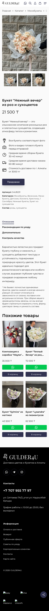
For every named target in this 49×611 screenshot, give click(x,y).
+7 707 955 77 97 (17, 491)
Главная (6, 11)
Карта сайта (9, 559)
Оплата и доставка (12, 529)
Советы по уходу (11, 544)
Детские (14, 198)
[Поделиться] (43, 594)
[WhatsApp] (12, 367)
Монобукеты (34, 11)
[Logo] (11, 3)
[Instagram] (22, 472)
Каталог (19, 11)
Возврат (7, 534)
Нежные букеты (21, 201)
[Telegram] (14, 472)
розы (12, 208)
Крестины (34, 198)
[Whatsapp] (6, 472)
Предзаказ (13, 182)
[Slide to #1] (10, 80)
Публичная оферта (12, 539)
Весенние (32, 196)
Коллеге (24, 198)
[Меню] (45, 3)
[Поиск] (30, 3)
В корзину (13, 374)
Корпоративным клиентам (16, 549)
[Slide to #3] (38, 80)
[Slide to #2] (24, 80)
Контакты (8, 554)
